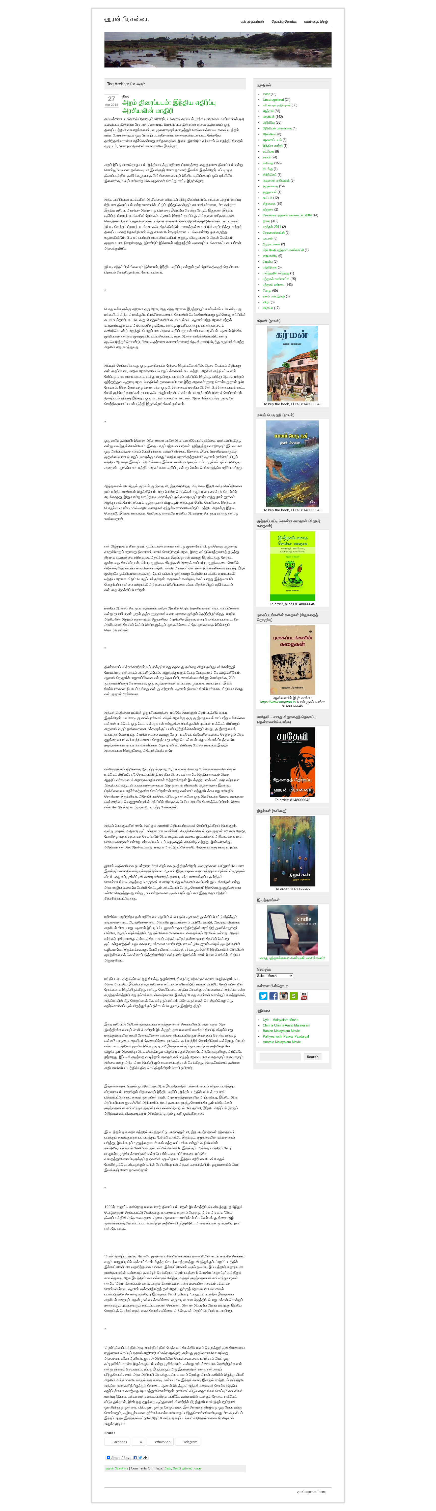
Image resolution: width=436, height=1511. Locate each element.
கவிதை (268, 163)
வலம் (198, 1468)
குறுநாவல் (270, 192)
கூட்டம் (267, 198)
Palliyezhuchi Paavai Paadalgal (286, 1036)
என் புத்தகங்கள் (252, 21)
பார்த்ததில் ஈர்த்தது (276, 273)
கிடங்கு (268, 169)
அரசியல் (269, 117)
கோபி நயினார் (183, 1468)
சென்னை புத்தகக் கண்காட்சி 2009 (287, 215)
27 (111, 98)
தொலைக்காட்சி (274, 232)
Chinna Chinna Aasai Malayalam (286, 1025)
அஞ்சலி (268, 111)
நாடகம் (267, 238)
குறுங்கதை (270, 186)
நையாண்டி (270, 256)
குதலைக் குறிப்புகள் (276, 180)
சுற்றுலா (268, 209)
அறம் (167, 1468)
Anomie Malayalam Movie (282, 1042)
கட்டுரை (268, 151)
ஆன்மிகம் (269, 134)
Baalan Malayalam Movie (281, 1031)
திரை (125, 96)
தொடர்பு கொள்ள (284, 21)
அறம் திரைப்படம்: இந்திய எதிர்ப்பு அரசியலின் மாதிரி (169, 106)
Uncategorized (273, 99)
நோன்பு (268, 261)
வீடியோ (268, 308)
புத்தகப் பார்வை (273, 285)
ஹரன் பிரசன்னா (117, 1468)
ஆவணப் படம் (272, 140)
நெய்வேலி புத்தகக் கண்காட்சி (283, 250)
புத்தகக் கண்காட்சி (276, 279)
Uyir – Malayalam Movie (280, 1020)
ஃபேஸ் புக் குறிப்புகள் (277, 105)
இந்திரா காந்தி (273, 146)
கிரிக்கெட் (270, 175)
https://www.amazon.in (278, 702)
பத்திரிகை (270, 267)
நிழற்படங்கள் (271, 244)
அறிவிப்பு (269, 122)
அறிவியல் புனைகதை (277, 128)
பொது (267, 290)
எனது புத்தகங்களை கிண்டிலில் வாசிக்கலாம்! (292, 958)
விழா (266, 302)
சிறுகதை (269, 203)
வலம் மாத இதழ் (316, 21)
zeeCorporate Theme (311, 1491)
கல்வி (266, 157)
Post (266, 94)
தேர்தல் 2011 (272, 227)
